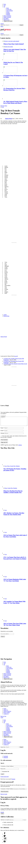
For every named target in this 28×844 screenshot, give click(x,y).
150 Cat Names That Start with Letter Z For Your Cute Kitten (15, 535)
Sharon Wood (4, 336)
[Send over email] (4, 842)
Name (2, 427)
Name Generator (7, 17)
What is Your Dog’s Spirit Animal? (13, 44)
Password (3, 768)
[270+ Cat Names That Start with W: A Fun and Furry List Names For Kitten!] (15, 546)
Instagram (5, 757)
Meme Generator (7, 15)
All (4, 6)
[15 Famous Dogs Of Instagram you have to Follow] (15, 69)
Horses (7, 12)
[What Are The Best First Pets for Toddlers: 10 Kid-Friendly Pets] (15, 479)
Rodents (8, 14)
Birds (7, 8)
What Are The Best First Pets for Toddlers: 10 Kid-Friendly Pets (13, 491)
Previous (3, 105)
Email (2, 430)
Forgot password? (5, 776)
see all (16, 356)
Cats (4, 5)
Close (2, 717)
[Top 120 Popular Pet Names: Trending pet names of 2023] (15, 457)
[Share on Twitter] (4, 836)
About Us (5, 710)
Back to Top (3, 716)
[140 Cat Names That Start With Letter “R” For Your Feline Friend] (15, 612)
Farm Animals (9, 10)
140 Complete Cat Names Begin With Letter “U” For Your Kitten (14, 602)
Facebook (5, 756)
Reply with (4, 442)
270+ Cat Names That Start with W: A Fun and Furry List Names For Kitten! (14, 558)
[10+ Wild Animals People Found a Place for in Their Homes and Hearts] (15, 95)
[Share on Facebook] (4, 834)
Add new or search (5, 819)
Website (2, 433)
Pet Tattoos (5, 18)
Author (5, 314)
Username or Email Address (7, 766)
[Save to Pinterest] (5, 838)
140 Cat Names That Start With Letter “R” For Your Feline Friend (14, 624)
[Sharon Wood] (10, 335)
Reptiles (8, 13)
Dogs (4, 4)
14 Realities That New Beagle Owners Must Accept (15, 363)
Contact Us (6, 713)
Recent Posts (6, 316)
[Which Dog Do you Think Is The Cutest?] (15, 56)
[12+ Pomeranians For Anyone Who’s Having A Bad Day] (15, 82)
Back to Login (4, 794)
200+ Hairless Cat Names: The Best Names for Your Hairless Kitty (13, 513)
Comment (3, 416)
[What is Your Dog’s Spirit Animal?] (15, 41)
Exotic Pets (8, 9)
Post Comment (4, 439)
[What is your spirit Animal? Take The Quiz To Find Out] (15, 46)
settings (20, 445)
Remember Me (5, 771)
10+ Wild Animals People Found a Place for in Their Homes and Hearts (15, 102)
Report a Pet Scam (8, 21)
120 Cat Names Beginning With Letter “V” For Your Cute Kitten (14, 580)
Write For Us (6, 19)
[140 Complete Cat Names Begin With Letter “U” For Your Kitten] (15, 590)
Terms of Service (7, 711)
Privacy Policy (6, 712)
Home (4, 708)
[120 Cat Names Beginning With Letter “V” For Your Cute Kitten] (15, 568)
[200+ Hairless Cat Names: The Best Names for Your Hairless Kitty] (15, 502)
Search (21, 25)
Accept (2, 812)
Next (6, 105)
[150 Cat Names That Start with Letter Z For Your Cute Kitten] (15, 524)
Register (13, 779)
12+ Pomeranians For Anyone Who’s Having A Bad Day (14, 89)
